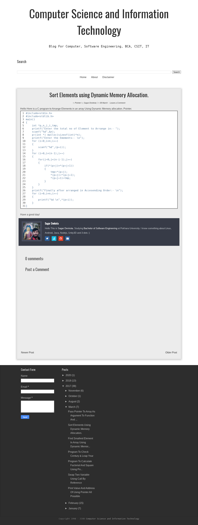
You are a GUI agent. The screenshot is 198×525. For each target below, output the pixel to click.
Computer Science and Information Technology (99, 21)
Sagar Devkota (90, 103)
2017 (69, 386)
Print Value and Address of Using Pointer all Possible (81, 492)
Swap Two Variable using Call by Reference (78, 478)
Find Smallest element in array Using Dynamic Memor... (80, 442)
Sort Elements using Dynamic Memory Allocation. (79, 429)
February (74, 503)
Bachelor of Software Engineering (100, 228)
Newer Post (27, 352)
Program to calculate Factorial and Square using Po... (81, 465)
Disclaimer (108, 77)
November (75, 390)
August (73, 401)
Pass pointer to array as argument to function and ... (81, 415)
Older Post (171, 352)
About (94, 77)
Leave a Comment (117, 103)
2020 (69, 375)
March (72, 407)
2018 (69, 380)
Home (83, 77)
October (73, 396)
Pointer (78, 103)
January (73, 508)
